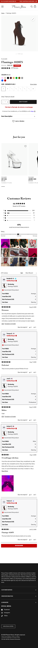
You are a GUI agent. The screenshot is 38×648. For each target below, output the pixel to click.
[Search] (32, 6)
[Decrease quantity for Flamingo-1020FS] (2, 102)
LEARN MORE (4, 602)
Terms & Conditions (7, 637)
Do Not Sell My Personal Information (11, 639)
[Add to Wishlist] (25, 146)
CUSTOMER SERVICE (6, 590)
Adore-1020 (32, 179)
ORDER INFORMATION (7, 596)
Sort (22, 273)
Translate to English (10, 324)
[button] (9, 68)
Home (2, 13)
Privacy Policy (16, 637)
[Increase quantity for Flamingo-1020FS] (7, 102)
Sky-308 (4, 179)
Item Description (6, 116)
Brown (2, 78)
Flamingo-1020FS (13, 286)
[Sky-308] (14, 159)
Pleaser (4, 177)
